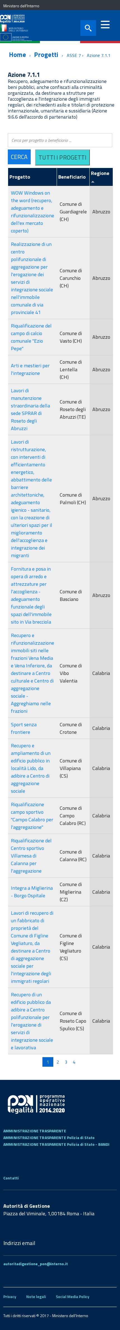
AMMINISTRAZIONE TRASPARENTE (34, 1131)
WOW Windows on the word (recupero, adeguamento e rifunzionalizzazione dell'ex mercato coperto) (32, 211)
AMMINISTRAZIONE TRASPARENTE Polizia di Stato (49, 1137)
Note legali (36, 1296)
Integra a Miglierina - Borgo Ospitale (32, 891)
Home (17, 54)
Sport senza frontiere (24, 728)
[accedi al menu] (105, 24)
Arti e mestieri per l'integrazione (30, 369)
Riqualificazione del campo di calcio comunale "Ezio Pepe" (31, 337)
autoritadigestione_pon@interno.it (35, 1264)
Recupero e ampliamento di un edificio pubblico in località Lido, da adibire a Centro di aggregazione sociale (31, 768)
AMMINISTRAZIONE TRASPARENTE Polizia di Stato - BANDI (56, 1144)
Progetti (46, 54)
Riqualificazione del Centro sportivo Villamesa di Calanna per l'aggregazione (31, 856)
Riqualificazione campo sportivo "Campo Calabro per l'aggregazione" (32, 816)
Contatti (11, 1178)
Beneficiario (72, 177)
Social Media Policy (72, 1296)
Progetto (19, 177)
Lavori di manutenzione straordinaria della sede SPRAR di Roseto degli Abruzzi (30, 409)
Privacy (9, 1296)
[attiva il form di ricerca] (88, 28)
